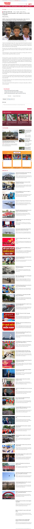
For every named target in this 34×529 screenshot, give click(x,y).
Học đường (26, 6)
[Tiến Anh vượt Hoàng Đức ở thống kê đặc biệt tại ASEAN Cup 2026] (17, 160)
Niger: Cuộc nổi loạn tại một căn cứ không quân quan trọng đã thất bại (23, 276)
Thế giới (20, 142)
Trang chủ (3, 6)
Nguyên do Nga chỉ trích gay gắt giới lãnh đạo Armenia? (26, 168)
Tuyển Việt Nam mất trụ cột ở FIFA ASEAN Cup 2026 (7, 168)
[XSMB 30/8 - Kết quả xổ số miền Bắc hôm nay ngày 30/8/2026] (8, 251)
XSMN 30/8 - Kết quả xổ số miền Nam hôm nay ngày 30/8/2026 (23, 323)
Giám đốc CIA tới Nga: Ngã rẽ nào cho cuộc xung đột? (24, 389)
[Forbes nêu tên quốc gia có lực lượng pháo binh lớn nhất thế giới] (22, 140)
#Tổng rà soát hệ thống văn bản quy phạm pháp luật (12, 9)
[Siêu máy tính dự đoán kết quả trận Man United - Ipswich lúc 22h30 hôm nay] (8, 261)
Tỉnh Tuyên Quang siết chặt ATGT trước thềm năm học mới (11, 122)
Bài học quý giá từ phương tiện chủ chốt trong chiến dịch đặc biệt (28, 149)
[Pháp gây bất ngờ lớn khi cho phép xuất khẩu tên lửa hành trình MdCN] (8, 186)
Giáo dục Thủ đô (30, 4)
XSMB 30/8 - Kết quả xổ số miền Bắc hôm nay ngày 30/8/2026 (23, 248)
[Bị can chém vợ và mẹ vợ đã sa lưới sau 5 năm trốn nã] (23, 117)
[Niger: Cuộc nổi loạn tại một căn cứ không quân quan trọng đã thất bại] (8, 279)
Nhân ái (30, 6)
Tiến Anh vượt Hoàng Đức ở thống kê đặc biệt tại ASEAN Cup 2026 (17, 168)
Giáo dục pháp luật (14, 6)
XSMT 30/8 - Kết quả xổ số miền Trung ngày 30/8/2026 (23, 314)
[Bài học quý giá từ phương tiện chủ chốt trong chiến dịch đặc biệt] (22, 149)
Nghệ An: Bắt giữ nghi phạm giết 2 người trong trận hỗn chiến (14, 93)
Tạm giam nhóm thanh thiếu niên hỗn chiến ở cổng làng (13, 91)
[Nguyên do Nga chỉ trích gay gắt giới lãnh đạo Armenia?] (26, 160)
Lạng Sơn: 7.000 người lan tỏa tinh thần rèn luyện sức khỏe (23, 464)
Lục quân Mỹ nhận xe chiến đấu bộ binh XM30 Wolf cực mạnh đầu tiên (23, 295)
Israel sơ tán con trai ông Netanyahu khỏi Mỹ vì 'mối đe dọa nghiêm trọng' (23, 370)
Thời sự (10, 6)
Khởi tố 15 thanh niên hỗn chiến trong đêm (11, 90)
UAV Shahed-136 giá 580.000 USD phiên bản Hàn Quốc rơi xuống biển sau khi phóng (23, 473)
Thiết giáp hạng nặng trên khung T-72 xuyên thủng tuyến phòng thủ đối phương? (10, 142)
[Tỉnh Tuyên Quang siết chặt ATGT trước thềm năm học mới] (12, 117)
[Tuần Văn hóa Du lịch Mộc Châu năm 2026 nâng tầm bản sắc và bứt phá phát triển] (8, 176)
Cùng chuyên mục (7, 112)
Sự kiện (4, 9)
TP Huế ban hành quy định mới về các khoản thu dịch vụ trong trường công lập (23, 286)
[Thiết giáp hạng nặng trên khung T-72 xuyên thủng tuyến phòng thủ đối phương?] (10, 135)
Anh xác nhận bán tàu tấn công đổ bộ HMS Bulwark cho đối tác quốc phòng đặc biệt (23, 520)
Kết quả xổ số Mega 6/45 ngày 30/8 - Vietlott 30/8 (23, 239)
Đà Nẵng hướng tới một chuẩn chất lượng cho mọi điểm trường (23, 220)
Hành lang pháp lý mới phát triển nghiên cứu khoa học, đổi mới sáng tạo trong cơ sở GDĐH (23, 351)
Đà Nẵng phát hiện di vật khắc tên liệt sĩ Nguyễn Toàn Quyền (23, 501)
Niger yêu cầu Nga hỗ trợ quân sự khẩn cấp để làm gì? (23, 511)
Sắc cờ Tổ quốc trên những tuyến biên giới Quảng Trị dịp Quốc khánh (23, 398)
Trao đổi (23, 6)
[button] (31, 160)
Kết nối (19, 6)
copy (13, 99)
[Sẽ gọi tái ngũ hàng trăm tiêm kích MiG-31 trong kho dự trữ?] (22, 131)
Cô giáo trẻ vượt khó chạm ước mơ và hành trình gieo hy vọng (23, 379)
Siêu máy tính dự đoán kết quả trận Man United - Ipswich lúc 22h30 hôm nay (23, 258)
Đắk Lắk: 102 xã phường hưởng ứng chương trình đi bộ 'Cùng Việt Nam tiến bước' (24, 492)
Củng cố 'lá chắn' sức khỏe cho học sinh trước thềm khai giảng (23, 445)
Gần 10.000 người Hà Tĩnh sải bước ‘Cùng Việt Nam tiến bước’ (23, 426)
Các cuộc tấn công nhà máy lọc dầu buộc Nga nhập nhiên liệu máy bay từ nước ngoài (23, 229)
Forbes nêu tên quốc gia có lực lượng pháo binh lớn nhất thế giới (28, 140)
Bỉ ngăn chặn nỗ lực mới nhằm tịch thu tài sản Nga (23, 417)
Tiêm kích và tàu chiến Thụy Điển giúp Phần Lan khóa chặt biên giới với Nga (23, 333)
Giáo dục (6, 6)
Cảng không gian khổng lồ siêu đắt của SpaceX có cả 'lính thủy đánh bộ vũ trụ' (23, 483)
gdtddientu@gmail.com (24, 0)
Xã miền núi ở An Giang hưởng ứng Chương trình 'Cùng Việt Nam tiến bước (24, 361)
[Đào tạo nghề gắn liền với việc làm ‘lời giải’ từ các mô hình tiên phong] (8, 195)
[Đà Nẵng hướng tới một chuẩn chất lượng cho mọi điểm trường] (8, 223)
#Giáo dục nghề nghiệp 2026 (22, 9)
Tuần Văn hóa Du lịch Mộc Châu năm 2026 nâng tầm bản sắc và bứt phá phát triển (23, 173)
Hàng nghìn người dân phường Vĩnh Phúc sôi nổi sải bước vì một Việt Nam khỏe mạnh (23, 211)
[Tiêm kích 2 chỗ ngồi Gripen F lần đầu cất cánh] (8, 204)
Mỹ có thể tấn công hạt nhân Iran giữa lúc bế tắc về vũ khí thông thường (24, 454)
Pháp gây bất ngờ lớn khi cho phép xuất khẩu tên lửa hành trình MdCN (23, 183)
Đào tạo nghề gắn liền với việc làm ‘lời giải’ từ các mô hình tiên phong (23, 192)
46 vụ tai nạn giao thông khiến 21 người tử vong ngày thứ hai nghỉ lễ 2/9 (23, 304)
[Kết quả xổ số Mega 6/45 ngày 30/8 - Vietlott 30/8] (8, 242)
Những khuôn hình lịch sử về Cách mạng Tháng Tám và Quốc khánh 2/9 (23, 267)
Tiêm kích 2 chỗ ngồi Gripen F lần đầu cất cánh (23, 200)
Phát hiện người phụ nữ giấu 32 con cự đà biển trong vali (23, 436)
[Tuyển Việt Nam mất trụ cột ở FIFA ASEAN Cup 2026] (7, 160)
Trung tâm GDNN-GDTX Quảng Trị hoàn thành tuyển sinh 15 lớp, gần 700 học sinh (23, 408)
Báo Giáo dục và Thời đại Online (7, 3)
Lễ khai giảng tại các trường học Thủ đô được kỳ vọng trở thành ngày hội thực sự (24, 342)
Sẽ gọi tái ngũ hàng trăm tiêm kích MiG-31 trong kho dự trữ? (28, 132)
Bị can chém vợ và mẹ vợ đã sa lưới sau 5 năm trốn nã (23, 122)
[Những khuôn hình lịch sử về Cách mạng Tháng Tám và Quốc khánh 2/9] (8, 270)
